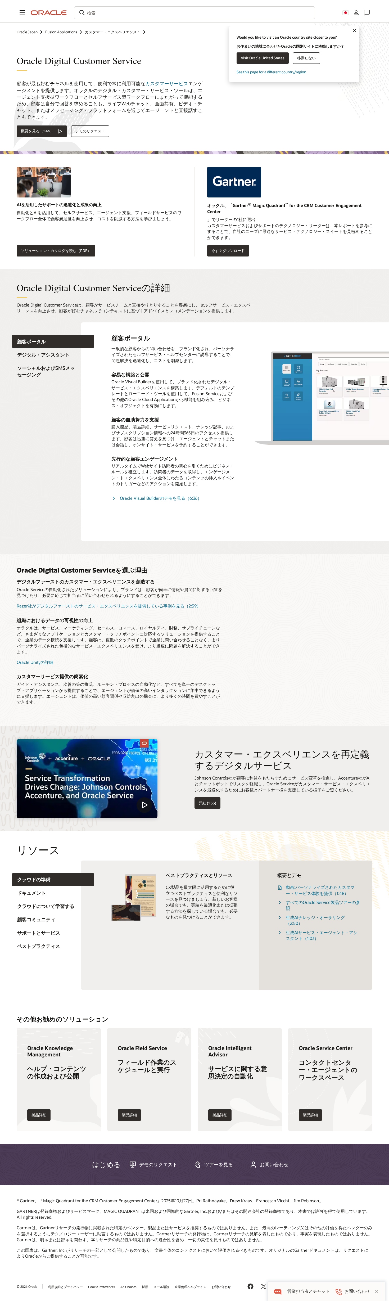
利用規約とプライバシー (65, 1287)
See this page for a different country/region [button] (271, 71)
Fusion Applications (61, 31)
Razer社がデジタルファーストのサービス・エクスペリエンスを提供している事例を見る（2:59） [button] (109, 606)
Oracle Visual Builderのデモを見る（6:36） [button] (161, 498)
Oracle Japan (27, 31)
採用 (145, 1287)
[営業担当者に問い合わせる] (367, 13)
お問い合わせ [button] (274, 1164)
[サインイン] (356, 13)
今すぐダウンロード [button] (228, 250)
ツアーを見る (218, 1164)
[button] (22, 13)
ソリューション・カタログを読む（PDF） (56, 250)
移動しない (306, 57)
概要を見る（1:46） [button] (37, 130)
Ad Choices (128, 1287)
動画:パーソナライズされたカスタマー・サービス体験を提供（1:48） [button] (320, 890)
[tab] (53, 341)
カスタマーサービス (166, 83)
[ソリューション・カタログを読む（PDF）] (99, 184)
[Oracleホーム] (49, 12)
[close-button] (376, 1291)
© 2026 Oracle (27, 1286)
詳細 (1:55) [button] (207, 802)
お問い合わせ (221, 1287)
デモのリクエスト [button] (90, 130)
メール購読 (161, 1287)
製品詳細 (38, 1114)
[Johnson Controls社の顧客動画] (87, 778)
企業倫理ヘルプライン (190, 1287)
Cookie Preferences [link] (101, 1287)
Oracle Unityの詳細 (35, 662)
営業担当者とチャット (308, 1291)
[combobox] (194, 12)
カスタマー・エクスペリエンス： (113, 31)
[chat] (277, 1291)
